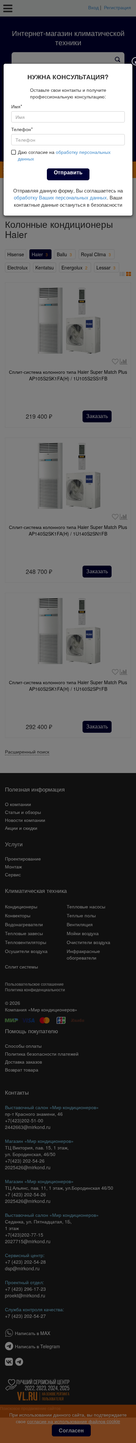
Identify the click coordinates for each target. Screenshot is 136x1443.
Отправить (68, 172)
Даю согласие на (64, 155)
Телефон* (22, 129)
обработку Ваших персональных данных (60, 197)
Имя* (16, 106)
